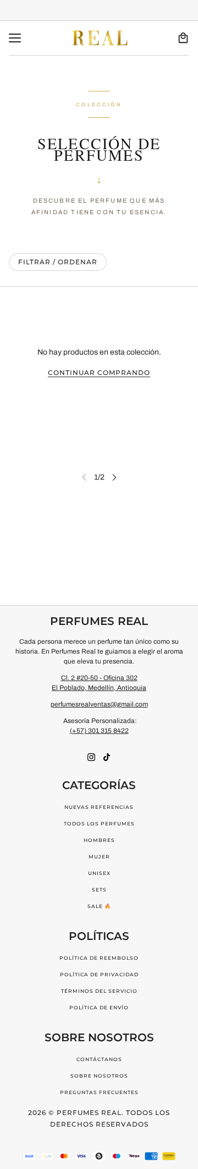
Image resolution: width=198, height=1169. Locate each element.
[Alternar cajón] (15, 38)
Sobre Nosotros (99, 1076)
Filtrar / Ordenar (57, 262)
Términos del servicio (99, 991)
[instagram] (91, 757)
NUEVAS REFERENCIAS (99, 807)
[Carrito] (183, 38)
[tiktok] (107, 757)
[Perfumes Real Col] (99, 38)
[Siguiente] (114, 477)
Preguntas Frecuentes (99, 1092)
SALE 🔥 (99, 906)
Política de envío (99, 1007)
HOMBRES (99, 840)
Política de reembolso (99, 958)
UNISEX (99, 873)
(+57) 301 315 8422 (99, 731)
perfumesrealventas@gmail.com (99, 704)
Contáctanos (99, 1059)
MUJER (99, 856)
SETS (99, 890)
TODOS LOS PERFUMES (99, 823)
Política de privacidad (99, 974)
